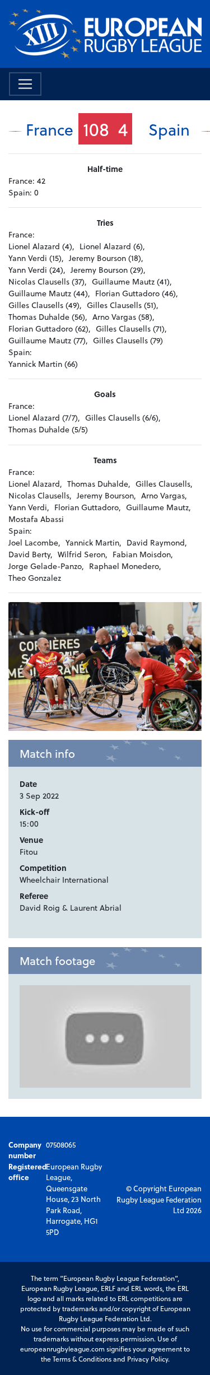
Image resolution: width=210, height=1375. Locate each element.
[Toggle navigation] (25, 84)
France (49, 129)
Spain (169, 129)
